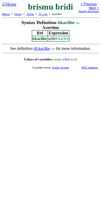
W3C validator (90, 67)
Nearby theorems (88, 11)
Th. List (43, 14)
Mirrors (6, 14)
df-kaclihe (42, 48)
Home (18, 14)
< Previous (89, 4)
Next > (94, 8)
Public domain (60, 67)
